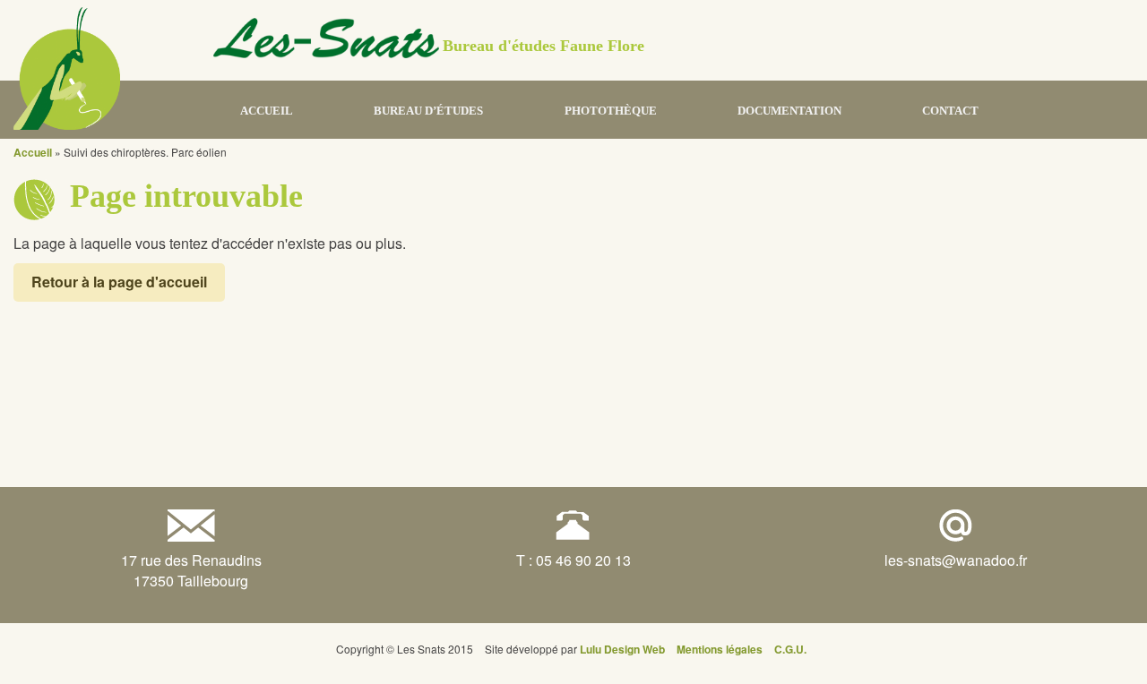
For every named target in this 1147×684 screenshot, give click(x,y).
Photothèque (611, 110)
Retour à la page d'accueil (119, 281)
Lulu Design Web (622, 649)
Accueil (266, 110)
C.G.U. (790, 649)
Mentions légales (720, 649)
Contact (950, 110)
